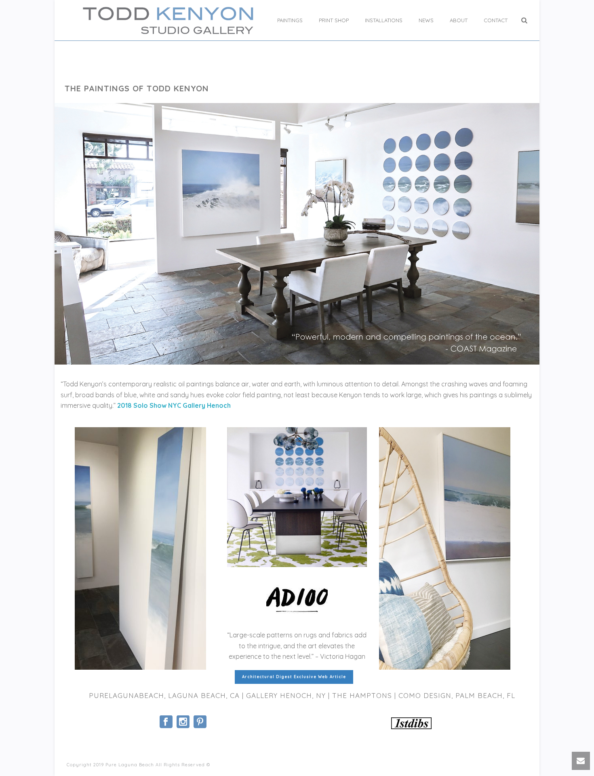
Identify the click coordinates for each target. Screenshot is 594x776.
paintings (290, 20)
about (459, 20)
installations (383, 20)
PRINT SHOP (334, 20)
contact (496, 20)
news (426, 20)
